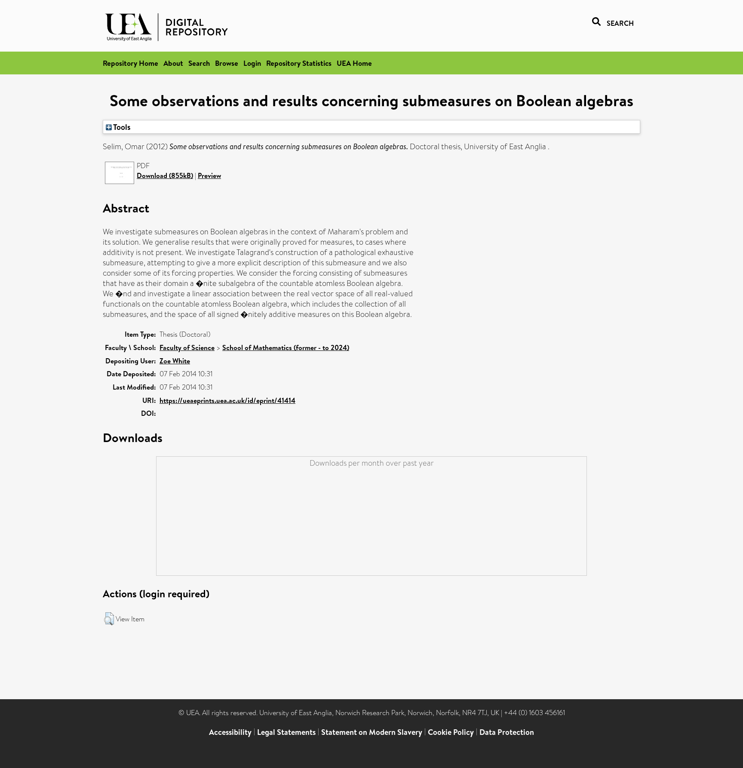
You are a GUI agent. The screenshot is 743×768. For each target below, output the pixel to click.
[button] (109, 618)
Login (252, 63)
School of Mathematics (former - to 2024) (285, 347)
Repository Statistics (299, 63)
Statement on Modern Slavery (371, 732)
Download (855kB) (165, 175)
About (173, 63)
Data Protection (506, 732)
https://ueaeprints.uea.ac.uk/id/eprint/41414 (227, 400)
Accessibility (230, 732)
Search (199, 63)
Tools (121, 126)
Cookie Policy (451, 732)
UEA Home (354, 63)
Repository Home (130, 63)
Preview (209, 175)
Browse (226, 63)
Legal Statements (286, 732)
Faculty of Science (187, 347)
